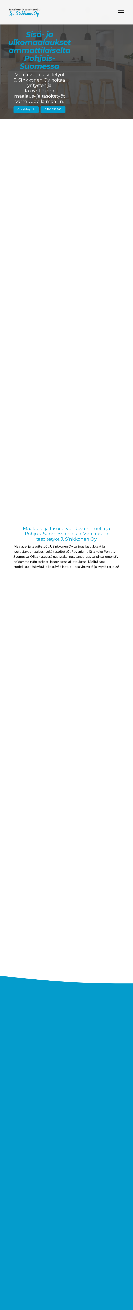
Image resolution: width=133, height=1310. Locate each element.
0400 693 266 (53, 109)
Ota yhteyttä (25, 109)
